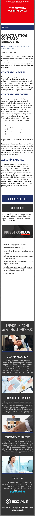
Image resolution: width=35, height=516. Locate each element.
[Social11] (17, 501)
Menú (7, 27)
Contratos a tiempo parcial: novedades (15, 244)
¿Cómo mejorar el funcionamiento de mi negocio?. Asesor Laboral (18, 262)
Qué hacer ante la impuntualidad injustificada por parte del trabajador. (18, 257)
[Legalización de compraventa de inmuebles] (17, 432)
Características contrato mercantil (14, 270)
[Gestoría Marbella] (17, 3)
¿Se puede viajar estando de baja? (14, 247)
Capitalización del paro (10, 273)
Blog (18, 46)
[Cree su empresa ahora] (17, 351)
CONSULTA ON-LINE (17, 198)
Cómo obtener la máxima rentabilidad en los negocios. (18, 252)
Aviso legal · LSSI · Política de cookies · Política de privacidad (22, 508)
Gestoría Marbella (7, 46)
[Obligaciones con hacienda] (17, 393)
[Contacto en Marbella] (17, 473)
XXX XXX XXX (17, 208)
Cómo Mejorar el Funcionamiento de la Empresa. (18, 267)
